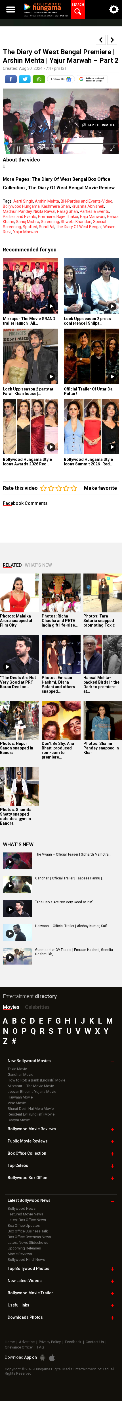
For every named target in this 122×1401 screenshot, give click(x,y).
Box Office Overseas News (29, 1237)
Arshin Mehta (47, 201)
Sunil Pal (46, 226)
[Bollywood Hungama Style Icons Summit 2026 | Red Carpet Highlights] (91, 426)
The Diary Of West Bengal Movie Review (71, 187)
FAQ (40, 1347)
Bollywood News (21, 1208)
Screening (50, 221)
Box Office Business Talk (28, 1231)
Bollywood (30, 1293)
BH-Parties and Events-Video (86, 201)
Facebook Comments (25, 503)
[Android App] (42, 1357)
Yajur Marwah (25, 232)
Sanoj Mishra (27, 221)
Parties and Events (19, 216)
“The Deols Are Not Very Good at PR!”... (65, 902)
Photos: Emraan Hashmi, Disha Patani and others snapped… (58, 684)
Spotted (30, 226)
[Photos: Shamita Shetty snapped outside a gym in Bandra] (19, 786)
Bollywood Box (27, 1177)
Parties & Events (94, 211)
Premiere (46, 216)
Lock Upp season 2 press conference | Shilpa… (87, 320)
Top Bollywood (28, 1268)
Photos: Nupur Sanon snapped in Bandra (16, 748)
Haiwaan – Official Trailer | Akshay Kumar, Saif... (72, 926)
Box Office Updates (24, 1225)
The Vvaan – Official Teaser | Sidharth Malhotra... (73, 854)
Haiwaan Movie (20, 1097)
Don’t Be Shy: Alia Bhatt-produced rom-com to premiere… (58, 750)
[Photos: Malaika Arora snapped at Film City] (19, 593)
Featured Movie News (25, 1214)
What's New (38, 565)
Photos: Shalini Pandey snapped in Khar (101, 748)
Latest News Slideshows (28, 1242)
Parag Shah (67, 211)
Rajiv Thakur (67, 216)
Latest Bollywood (29, 1200)
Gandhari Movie (20, 1074)
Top (18, 1165)
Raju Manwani (92, 216)
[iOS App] (52, 1357)
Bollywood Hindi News (26, 1259)
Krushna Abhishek (88, 206)
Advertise (27, 1342)
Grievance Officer (19, 1347)
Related (12, 565)
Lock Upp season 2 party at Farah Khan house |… (28, 391)
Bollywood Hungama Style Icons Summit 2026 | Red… (88, 461)
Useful (18, 1305)
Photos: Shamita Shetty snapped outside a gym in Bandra (15, 816)
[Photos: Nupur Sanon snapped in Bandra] (19, 720)
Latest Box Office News (27, 1220)
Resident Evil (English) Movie (31, 1114)
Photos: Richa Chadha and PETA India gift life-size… (60, 620)
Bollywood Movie (32, 1129)
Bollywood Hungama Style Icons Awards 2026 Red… (27, 461)
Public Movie (28, 1141)
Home (10, 1342)
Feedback (73, 1342)
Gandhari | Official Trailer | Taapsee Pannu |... (69, 878)
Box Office (27, 1153)
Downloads (25, 1317)
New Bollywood (29, 1060)
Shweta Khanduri (76, 221)
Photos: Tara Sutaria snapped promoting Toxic (99, 620)
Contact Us (95, 1342)
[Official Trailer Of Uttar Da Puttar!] (91, 356)
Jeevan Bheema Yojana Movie (32, 1091)
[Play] (7, 667)
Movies (11, 1007)
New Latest (25, 1280)
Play (51, 307)
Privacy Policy (50, 1342)
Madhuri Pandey (17, 211)
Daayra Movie (19, 1120)
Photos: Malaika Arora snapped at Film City (16, 620)
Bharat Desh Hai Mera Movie (31, 1108)
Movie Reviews (20, 1254)
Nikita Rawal (44, 211)
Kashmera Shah (55, 206)
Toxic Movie (17, 1069)
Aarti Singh (23, 201)
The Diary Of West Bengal (79, 226)
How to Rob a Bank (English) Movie (36, 1080)
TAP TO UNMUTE (100, 125)
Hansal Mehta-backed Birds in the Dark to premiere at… (101, 684)
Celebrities (37, 1007)
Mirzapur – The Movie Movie (31, 1086)
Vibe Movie (17, 1103)
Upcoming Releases (24, 1248)
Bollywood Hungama (21, 206)
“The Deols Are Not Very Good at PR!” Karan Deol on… (18, 682)
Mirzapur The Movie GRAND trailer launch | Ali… (29, 320)
